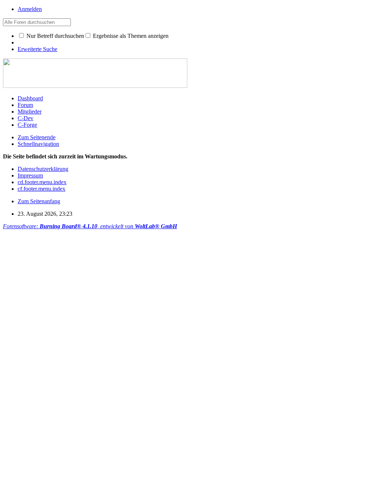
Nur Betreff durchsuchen (54, 36)
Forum (25, 105)
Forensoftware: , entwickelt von (90, 226)
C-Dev (25, 118)
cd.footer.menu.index (42, 182)
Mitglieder (29, 111)
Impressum (30, 175)
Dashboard (30, 98)
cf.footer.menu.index (41, 189)
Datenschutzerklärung (43, 169)
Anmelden (30, 9)
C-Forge (27, 125)
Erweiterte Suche (37, 49)
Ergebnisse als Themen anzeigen (130, 36)
